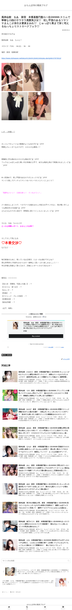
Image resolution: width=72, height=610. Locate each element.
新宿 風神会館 (7, 355)
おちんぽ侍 (50, 347)
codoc (62, 347)
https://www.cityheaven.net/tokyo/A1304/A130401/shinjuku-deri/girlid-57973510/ (31, 58)
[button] (68, 561)
